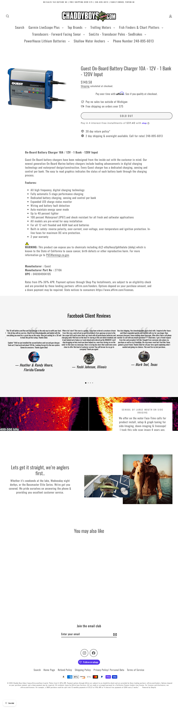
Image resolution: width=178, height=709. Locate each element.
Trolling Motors (101, 27)
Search (19, 27)
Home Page (49, 670)
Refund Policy (65, 670)
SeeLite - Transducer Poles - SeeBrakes (116, 34)
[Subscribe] (114, 634)
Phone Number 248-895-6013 (133, 40)
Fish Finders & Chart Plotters (139, 27)
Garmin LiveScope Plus (45, 27)
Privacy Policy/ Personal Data (109, 670)
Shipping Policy (83, 670)
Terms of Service (135, 670)
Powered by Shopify (149, 687)
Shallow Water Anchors (90, 40)
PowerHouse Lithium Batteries (45, 40)
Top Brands (75, 27)
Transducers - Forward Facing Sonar (57, 34)
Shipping (85, 86)
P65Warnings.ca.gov (57, 255)
